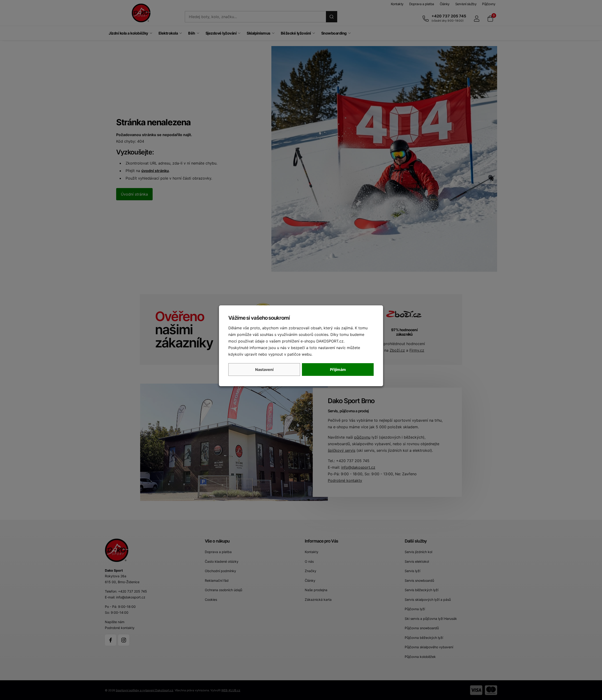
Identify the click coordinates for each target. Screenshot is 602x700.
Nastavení (264, 369)
